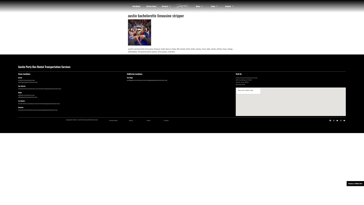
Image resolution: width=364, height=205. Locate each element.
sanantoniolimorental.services (28, 89)
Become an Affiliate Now (355, 183)
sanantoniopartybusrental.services (49, 89)
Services (165, 6)
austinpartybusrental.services (28, 82)
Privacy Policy (113, 120)
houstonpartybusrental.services (47, 110)
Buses (198, 6)
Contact (228, 6)
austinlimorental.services (26, 80)
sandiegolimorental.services (136, 80)
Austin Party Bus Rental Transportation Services (44, 67)
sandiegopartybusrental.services (156, 80)
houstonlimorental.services (27, 110)
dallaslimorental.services (26, 95)
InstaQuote (136, 6)
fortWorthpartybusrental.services (49, 103)
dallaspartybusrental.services (27, 97)
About (131, 120)
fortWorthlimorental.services (27, 103)
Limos (213, 6)
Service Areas (151, 6)
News (148, 120)
